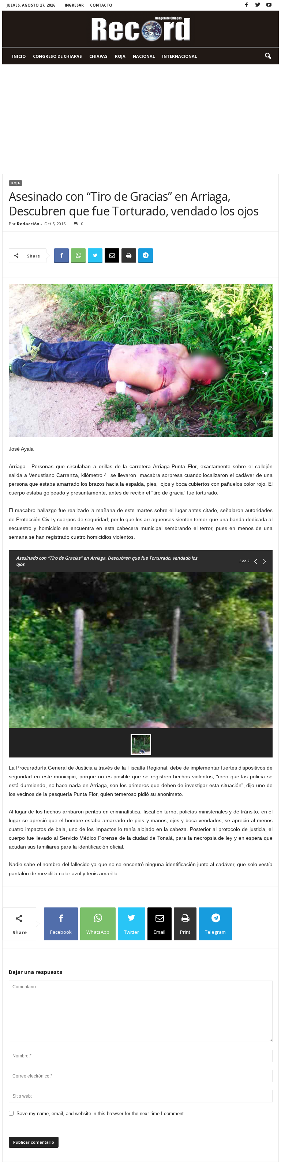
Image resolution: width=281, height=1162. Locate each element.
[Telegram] (145, 255)
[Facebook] (246, 5)
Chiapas (98, 56)
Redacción (28, 223)
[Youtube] (269, 5)
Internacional (179, 56)
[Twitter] (257, 5)
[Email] (112, 255)
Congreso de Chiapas (57, 56)
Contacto (101, 5)
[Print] (128, 255)
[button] (268, 56)
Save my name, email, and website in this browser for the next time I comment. (100, 1113)
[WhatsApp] (78, 255)
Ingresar (74, 5)
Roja (120, 56)
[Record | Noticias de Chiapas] (140, 29)
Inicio (19, 56)
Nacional (144, 56)
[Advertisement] (140, 119)
